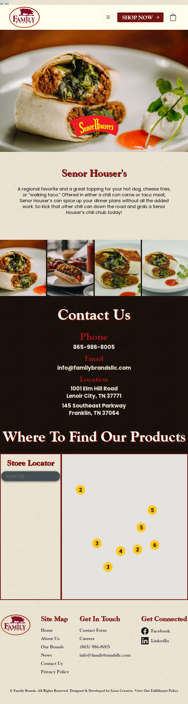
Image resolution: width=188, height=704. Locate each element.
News (46, 655)
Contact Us (52, 663)
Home (47, 630)
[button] (108, 17)
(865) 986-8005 (95, 646)
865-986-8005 (94, 347)
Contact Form (93, 630)
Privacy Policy (55, 671)
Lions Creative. (123, 691)
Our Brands (52, 646)
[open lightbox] (23, 268)
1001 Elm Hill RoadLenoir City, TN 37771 (94, 392)
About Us (50, 638)
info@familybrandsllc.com (94, 368)
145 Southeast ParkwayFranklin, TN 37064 (94, 409)
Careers (87, 638)
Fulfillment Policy (164, 691)
